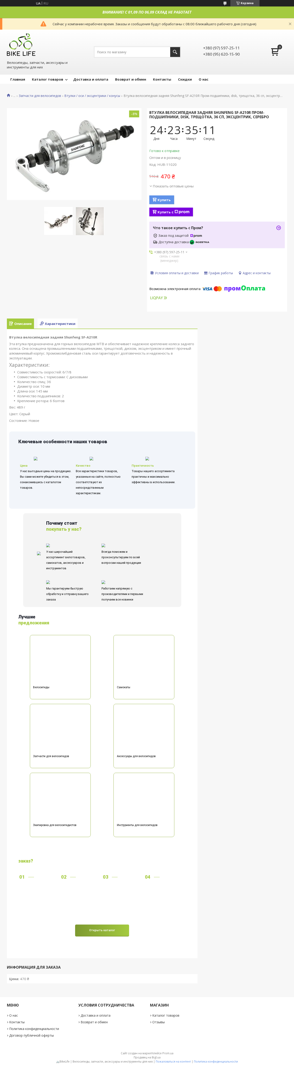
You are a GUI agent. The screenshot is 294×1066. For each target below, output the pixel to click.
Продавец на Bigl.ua (147, 1057)
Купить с (165, 212)
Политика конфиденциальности (34, 1029)
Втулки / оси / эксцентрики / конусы (92, 96)
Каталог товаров (47, 79)
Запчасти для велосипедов (40, 96)
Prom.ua (167, 1053)
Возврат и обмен (130, 79)
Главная (17, 79)
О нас (203, 79)
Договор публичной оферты (31, 1035)
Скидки (185, 79)
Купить (164, 199)
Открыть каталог (102, 930)
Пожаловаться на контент (173, 1061)
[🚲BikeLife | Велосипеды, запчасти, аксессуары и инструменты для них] (21, 44)
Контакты (162, 79)
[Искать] (175, 52)
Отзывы (158, 1022)
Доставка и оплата (90, 79)
